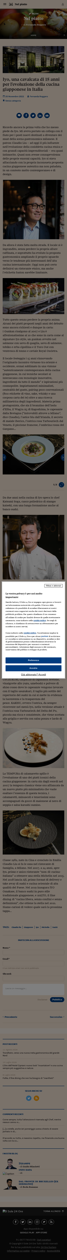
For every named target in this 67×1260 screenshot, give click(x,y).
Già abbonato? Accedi (33, 674)
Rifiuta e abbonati (53, 586)
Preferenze (33, 660)
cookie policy (39, 620)
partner (44, 636)
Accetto (33, 668)
